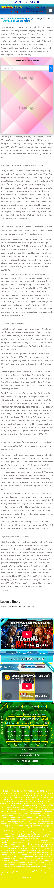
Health (27, 714)
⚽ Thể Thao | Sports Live (33, 666)
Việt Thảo (22, 731)
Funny (10, 710)
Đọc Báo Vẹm (41, 731)
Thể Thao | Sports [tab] (29, 760)
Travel (11, 714)
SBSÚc (44, 718)
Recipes (19, 714)
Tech (36, 710)
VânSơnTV (11, 731)
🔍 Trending (50, 666)
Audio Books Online (2, 726)
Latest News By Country (52, 733)
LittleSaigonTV (25, 723)
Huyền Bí (11, 744)
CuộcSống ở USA (14, 739)
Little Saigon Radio (39, 727)
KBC (46, 723)
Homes (24, 710)
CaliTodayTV (13, 718)
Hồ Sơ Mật (22, 744)
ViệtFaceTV (11, 723)
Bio (39, 714)
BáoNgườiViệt (27, 718)
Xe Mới (33, 653)
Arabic (26, 706)
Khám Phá (32, 744)
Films (16, 710)
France (44, 739)
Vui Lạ (31, 731)
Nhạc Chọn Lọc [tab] (29, 749)
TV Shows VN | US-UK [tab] (29, 754)
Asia (20, 706)
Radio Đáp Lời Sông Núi (17, 727)
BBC (37, 718)
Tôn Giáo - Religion (7, 667)
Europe (42, 706)
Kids (44, 714)
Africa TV (12, 706)
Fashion (43, 710)
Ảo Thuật (43, 744)
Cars (30, 710)
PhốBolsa (38, 723)
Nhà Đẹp (22, 653)
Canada (26, 739)
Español (34, 706)
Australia (36, 739)
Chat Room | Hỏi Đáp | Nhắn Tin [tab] (29, 658)
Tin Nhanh (11, 653)
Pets (34, 714)
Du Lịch (43, 653)
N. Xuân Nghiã (41, 735)
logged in (16, 606)
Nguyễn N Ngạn (13, 735)
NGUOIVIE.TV (44, 803)
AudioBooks (27, 735)
